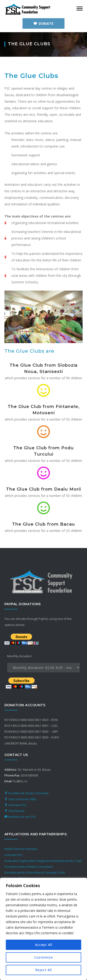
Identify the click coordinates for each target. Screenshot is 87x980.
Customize (43, 957)
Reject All (43, 970)
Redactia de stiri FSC (21, 817)
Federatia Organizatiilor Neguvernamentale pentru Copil (43, 861)
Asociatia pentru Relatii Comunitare (28, 867)
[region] (43, 929)
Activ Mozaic (16, 811)
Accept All (43, 944)
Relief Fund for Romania (20, 849)
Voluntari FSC (16, 805)
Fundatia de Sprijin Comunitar (28, 793)
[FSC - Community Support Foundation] (27, 9)
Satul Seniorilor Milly (21, 799)
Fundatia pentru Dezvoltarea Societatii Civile (34, 873)
